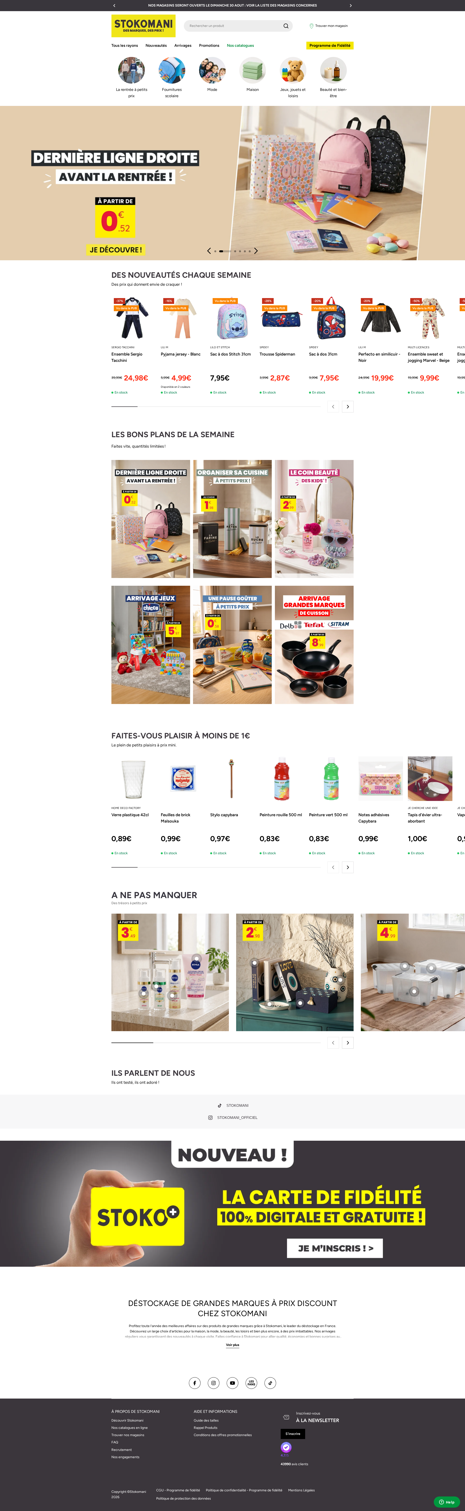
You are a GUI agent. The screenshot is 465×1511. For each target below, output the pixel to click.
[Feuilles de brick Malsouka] (183, 778)
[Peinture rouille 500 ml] (282, 778)
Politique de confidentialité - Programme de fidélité (244, 1490)
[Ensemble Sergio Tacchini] (133, 318)
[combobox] (238, 26)
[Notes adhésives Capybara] (380, 778)
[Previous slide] (209, 251)
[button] (114, 5)
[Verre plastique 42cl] (133, 778)
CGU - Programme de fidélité (178, 1490)
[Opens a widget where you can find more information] (447, 1502)
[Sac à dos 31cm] (331, 318)
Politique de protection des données (183, 1498)
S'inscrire (293, 1434)
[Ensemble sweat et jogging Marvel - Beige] (430, 318)
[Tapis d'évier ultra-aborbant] (430, 778)
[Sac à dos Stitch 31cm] (232, 318)
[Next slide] (256, 251)
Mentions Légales (301, 1490)
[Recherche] (286, 26)
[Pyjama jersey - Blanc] (183, 318)
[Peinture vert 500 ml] (331, 778)
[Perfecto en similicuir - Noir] (380, 318)
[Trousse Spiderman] (282, 318)
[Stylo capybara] (232, 778)
